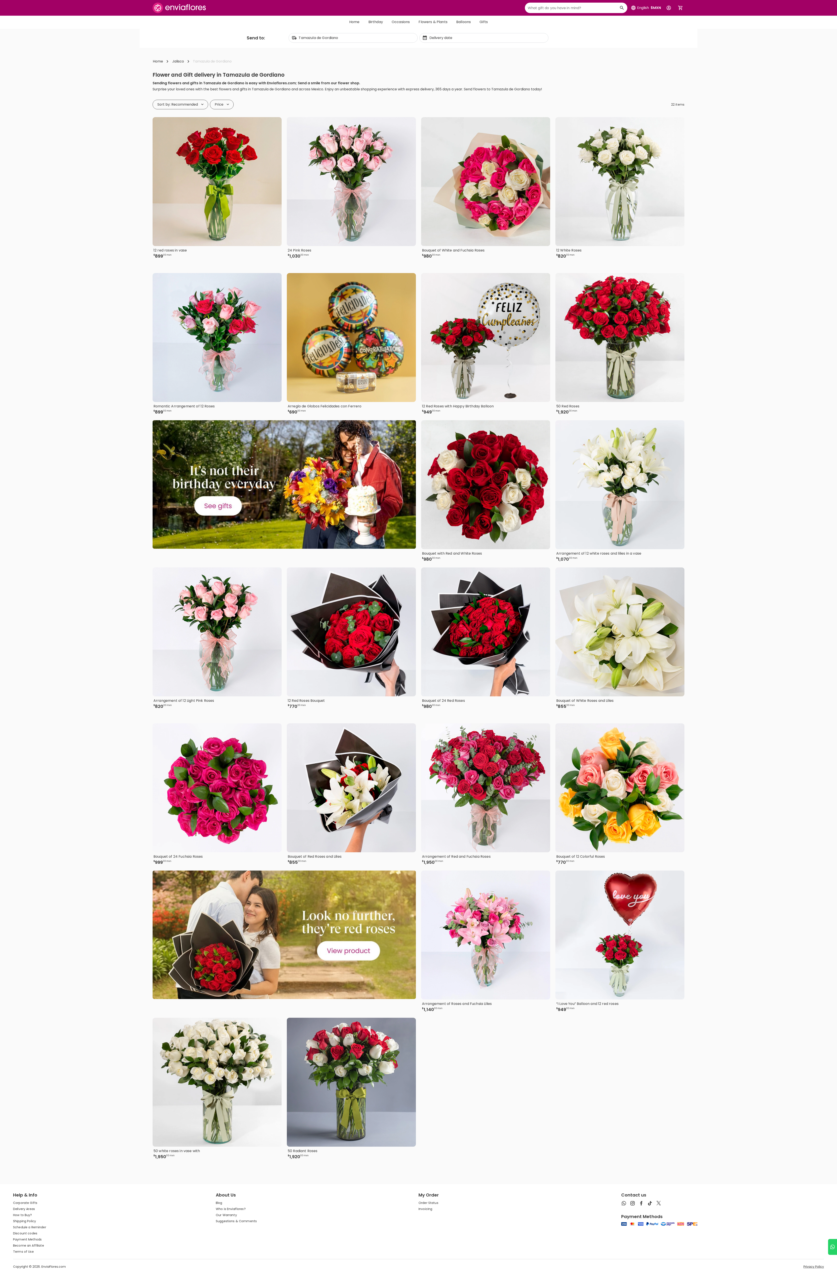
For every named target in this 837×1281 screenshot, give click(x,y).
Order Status (428, 1203)
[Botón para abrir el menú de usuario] (668, 7)
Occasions (401, 21)
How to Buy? (22, 1215)
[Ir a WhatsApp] (832, 1247)
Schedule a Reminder (29, 1227)
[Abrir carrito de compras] (680, 8)
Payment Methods (27, 1239)
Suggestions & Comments (236, 1221)
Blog (219, 1203)
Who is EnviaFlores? (231, 1209)
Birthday (375, 21)
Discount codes (25, 1233)
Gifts (484, 21)
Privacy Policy (813, 1266)
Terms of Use (23, 1251)
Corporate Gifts (25, 1203)
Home (354, 21)
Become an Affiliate (28, 1245)
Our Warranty (226, 1215)
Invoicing (425, 1209)
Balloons (463, 21)
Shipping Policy (24, 1221)
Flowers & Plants (432, 21)
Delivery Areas (24, 1209)
